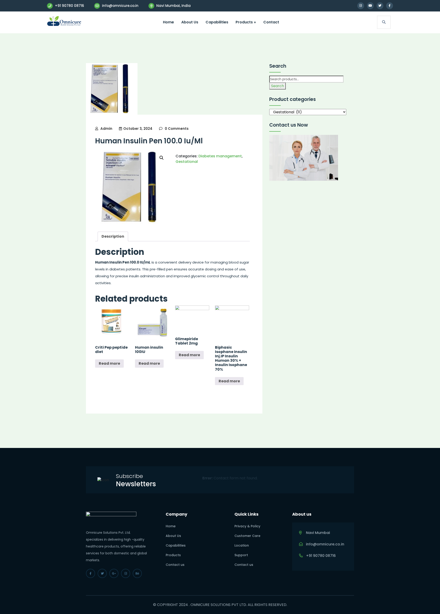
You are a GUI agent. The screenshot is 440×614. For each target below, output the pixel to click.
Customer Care (247, 535)
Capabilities (217, 22)
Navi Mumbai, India (173, 5)
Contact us (175, 564)
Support (241, 555)
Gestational (187, 161)
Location (241, 545)
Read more (109, 363)
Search (277, 86)
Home (168, 22)
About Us (189, 22)
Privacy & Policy (247, 526)
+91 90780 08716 (69, 5)
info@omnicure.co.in (119, 5)
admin (106, 128)
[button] (161, 158)
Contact (271, 22)
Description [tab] (113, 236)
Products (244, 22)
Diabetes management (220, 156)
